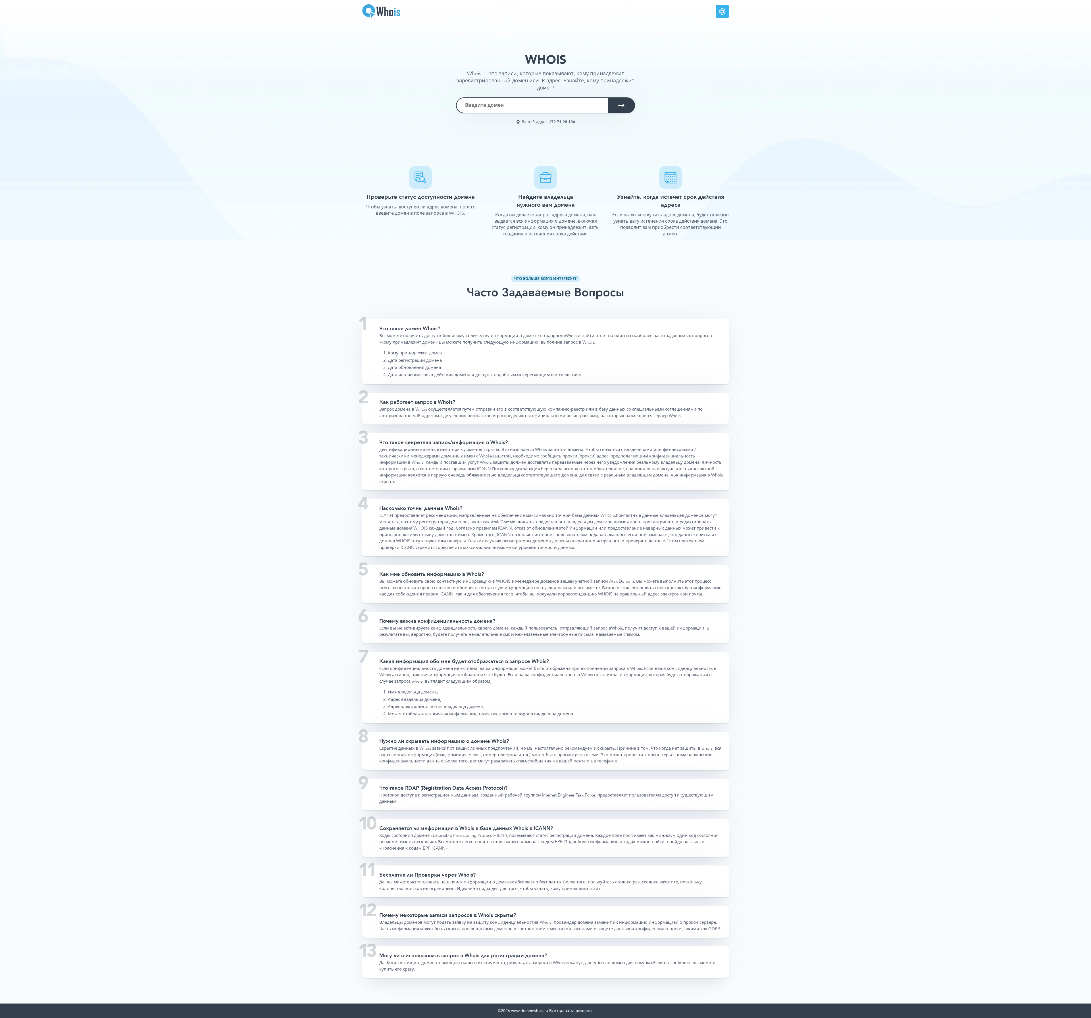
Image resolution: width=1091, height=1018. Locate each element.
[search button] (621, 105)
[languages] (722, 11)
